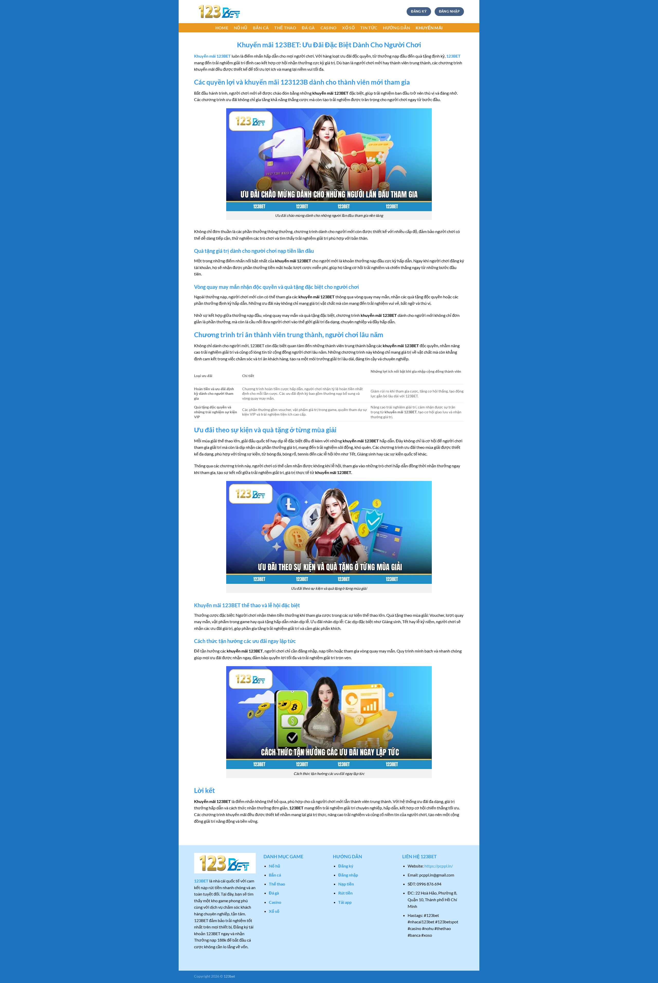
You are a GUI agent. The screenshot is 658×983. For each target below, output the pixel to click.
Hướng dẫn (396, 27)
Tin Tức (368, 27)
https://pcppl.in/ (438, 865)
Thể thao (285, 27)
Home (221, 27)
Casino (329, 27)
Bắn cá (261, 27)
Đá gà (308, 27)
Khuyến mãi (429, 27)
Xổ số (348, 27)
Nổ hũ (241, 27)
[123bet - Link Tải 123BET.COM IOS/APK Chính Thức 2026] (219, 11)
